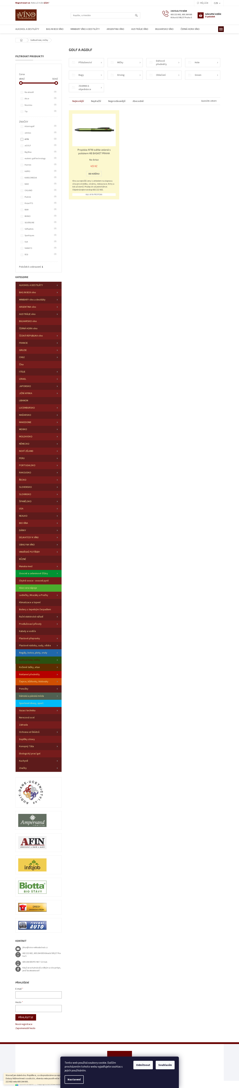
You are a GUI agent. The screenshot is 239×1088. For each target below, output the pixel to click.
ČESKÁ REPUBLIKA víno (31, 336)
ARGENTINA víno (27, 307)
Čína (21, 364)
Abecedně (138, 101)
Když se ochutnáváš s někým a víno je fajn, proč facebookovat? (41, 969)
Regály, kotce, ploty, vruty (33, 653)
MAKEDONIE (25, 422)
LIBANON (23, 400)
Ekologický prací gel (29, 753)
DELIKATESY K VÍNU (29, 537)
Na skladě (40, 92)
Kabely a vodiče (27, 631)
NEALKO (23, 516)
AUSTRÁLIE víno (27, 314)
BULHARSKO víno (28, 321)
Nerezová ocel (26, 717)
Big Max (40, 152)
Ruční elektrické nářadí (31, 617)
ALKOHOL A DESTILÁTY (31, 285)
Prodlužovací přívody (30, 624)
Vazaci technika (27, 710)
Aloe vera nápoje (28, 588)
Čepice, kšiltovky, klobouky (33, 681)
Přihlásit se (25, 1017)
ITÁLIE (22, 372)
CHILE (22, 357)
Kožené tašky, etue (29, 667)
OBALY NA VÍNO (27, 544)
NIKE (40, 184)
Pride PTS (40, 203)
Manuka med (25, 566)
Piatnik (40, 197)
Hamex (40, 164)
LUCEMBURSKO (27, 408)
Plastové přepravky (29, 638)
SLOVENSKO (25, 487)
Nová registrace (23, 1024)
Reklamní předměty (29, 674)
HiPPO (40, 171)
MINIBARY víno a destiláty (32, 299)
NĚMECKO (24, 444)
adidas (40, 132)
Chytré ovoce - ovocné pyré (34, 581)
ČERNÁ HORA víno (28, 328)
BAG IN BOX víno (27, 292)
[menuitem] (27, 29)
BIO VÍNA (23, 523)
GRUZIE (23, 350)
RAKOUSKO (25, 472)
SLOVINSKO (25, 494)
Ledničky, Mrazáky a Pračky (33, 595)
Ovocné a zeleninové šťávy (33, 573)
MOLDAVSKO (25, 436)
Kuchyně (23, 761)
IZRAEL (22, 379)
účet (46, 2)
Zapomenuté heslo (25, 1028)
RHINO (40, 216)
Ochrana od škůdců (29, 732)
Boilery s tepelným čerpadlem (35, 609)
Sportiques (40, 235)
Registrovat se (22, 2)
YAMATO (40, 248)
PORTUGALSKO (27, 465)
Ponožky (23, 689)
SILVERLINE (40, 222)
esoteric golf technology (40, 158)
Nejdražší (96, 101)
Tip (40, 111)
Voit (40, 241)
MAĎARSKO (25, 415)
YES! (40, 254)
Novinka (40, 105)
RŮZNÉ (22, 559)
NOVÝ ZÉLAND (26, 451)
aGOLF (40, 145)
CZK (216, 3)
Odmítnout (143, 1065)
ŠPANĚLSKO (25, 501)
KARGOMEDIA (40, 177)
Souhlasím (165, 1065)
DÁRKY (22, 530)
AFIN (40, 139)
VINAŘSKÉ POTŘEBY (29, 552)
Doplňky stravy (27, 739)
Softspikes (40, 228)
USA (21, 508)
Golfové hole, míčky (29, 660)
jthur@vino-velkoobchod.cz (35, 947)
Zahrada (23, 725)
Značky (23, 768)
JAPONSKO (25, 386)
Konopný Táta (26, 746)
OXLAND (40, 190)
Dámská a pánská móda (31, 696)
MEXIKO (23, 429)
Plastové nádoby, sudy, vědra (35, 645)
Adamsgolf (40, 126)
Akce (40, 98)
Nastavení (74, 1079)
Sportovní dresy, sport (31, 703)
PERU (22, 458)
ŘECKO (22, 480)
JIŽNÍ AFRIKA (25, 393)
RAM (40, 209)
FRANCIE (23, 343)
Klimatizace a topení (30, 602)
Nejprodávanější (116, 101)
